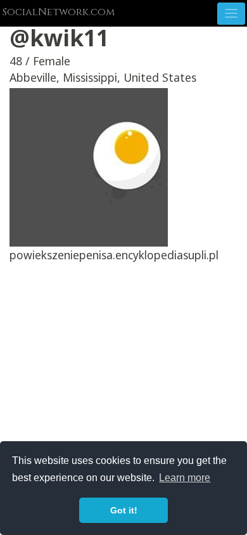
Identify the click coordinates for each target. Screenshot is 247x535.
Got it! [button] (123, 510)
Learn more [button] (184, 477)
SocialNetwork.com (59, 12)
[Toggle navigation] (231, 14)
